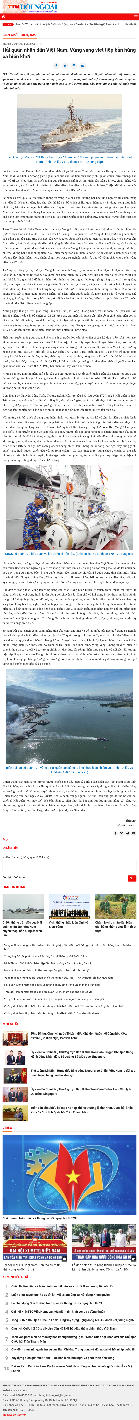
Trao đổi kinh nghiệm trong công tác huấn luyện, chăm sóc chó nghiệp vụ (48, 991)
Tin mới (7, 24)
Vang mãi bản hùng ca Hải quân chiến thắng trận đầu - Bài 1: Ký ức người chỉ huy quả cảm (58, 977)
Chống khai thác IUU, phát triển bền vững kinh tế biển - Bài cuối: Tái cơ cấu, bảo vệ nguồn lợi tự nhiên (64, 1006)
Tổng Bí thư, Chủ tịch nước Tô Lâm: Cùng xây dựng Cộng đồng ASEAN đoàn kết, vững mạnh (72, 1320)
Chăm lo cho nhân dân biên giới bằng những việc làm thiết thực (115, 927)
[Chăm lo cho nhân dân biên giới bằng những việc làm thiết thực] (115, 906)
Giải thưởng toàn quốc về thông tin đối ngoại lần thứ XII (40, 1218)
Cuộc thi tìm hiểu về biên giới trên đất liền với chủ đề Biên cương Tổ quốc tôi (62, 1286)
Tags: (6, 839)
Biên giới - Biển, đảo (20, 35)
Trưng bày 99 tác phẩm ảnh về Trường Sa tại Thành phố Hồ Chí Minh (45, 956)
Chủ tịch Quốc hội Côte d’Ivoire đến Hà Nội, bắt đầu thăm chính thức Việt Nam (64, 1328)
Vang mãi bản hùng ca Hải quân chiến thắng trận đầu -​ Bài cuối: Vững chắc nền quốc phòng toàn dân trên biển (67, 947)
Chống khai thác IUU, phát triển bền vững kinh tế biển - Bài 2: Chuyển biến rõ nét (51, 1013)
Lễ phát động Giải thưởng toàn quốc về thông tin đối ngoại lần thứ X (56, 1303)
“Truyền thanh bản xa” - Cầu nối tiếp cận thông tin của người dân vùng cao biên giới (54, 999)
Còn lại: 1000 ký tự (14, 877)
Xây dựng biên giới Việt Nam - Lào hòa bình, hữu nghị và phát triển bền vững (62, 1358)
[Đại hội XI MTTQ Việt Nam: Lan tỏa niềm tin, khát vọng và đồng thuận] (35, 1242)
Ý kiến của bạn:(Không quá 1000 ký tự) (26, 857)
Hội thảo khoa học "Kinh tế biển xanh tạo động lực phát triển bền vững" (46, 970)
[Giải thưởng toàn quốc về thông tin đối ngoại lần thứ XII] (69, 1175)
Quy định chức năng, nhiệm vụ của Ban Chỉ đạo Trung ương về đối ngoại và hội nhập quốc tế (73, 1349)
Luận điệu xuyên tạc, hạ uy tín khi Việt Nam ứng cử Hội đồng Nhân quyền (60, 1294)
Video (7, 1128)
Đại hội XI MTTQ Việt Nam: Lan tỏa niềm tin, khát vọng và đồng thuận (58, 1311)
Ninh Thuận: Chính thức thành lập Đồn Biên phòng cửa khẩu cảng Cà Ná (47, 963)
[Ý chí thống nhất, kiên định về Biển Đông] (69, 906)
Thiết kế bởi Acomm (14, 1414)
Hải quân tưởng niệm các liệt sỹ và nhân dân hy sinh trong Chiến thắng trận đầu (52, 984)
